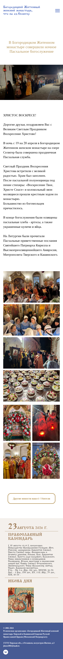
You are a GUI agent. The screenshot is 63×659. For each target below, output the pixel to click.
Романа (31, 555)
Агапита (12, 555)
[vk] (5, 652)
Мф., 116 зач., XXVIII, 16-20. (38, 570)
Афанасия (21, 568)
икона (47, 550)
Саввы (23, 564)
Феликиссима (38, 552)
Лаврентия (36, 550)
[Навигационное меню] (57, 10)
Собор (11, 559)
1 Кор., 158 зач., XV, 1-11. (28, 573)
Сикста (12, 552)
